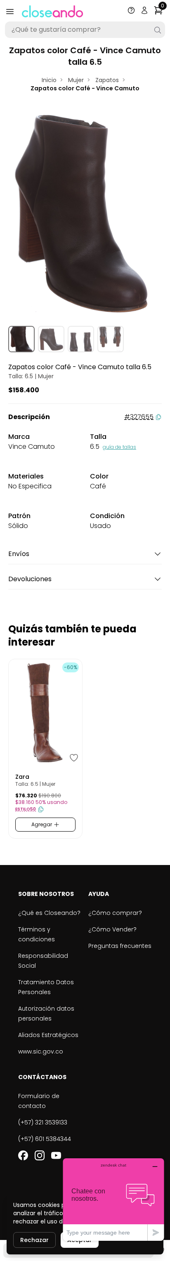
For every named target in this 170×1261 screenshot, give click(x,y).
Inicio (49, 80)
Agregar (42, 824)
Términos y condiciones (36, 934)
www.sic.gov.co (40, 1051)
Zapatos (107, 80)
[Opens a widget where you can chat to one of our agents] (113, 1199)
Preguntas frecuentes (119, 946)
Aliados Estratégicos (48, 1035)
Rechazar (34, 1240)
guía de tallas (119, 446)
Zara (22, 777)
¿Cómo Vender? (112, 929)
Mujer (76, 80)
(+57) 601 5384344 (44, 1139)
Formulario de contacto (38, 1101)
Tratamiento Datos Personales (46, 987)
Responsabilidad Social (43, 961)
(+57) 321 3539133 (42, 1122)
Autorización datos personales (46, 1013)
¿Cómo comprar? (115, 913)
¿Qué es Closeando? (49, 913)
